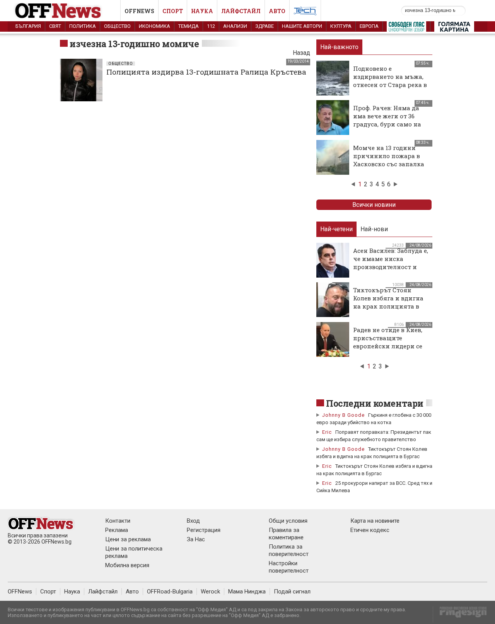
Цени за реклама (128, 539)
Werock (210, 591)
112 (211, 26)
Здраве (264, 26)
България (28, 26)
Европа (369, 26)
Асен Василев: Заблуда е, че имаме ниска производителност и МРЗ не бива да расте (390, 263)
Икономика (154, 26)
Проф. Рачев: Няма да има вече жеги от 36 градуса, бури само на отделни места (387, 120)
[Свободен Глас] (406, 28)
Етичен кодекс (369, 530)
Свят (55, 26)
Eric (327, 432)
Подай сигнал (292, 591)
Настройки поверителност (289, 567)
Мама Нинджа (247, 591)
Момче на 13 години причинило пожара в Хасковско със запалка (388, 156)
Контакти (117, 520)
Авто (277, 11)
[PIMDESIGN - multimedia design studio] (460, 614)
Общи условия (288, 520)
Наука (202, 11)
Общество (117, 26)
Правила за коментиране (286, 534)
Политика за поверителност (289, 550)
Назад (301, 52)
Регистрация (203, 530)
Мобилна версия (127, 565)
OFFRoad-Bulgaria (170, 591)
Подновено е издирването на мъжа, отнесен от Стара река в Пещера (390, 81)
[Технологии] (305, 12)
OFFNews (20, 591)
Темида (188, 26)
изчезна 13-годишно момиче (134, 43)
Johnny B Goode (343, 415)
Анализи (235, 26)
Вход (193, 520)
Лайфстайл (241, 11)
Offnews (139, 11)
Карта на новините (374, 520)
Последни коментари (374, 403)
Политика (82, 26)
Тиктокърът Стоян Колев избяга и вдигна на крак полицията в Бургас (388, 302)
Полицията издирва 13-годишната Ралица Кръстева (206, 72)
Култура (341, 26)
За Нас (196, 539)
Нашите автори (302, 26)
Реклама (116, 530)
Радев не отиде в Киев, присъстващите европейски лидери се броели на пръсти (387, 342)
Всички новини (374, 204)
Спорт (172, 11)
